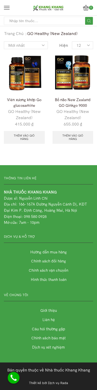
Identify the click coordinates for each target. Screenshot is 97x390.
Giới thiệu (48, 310)
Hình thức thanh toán (48, 279)
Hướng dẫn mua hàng (48, 252)
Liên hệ (48, 319)
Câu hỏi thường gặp (48, 328)
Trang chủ (14, 33)
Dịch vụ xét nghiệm (48, 347)
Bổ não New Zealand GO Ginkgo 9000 (73, 102)
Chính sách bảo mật (48, 337)
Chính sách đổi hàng (48, 261)
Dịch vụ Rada (58, 383)
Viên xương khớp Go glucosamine (24, 102)
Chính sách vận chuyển (48, 270)
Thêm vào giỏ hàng (24, 137)
